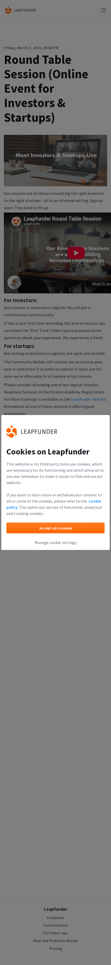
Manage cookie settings (56, 542)
